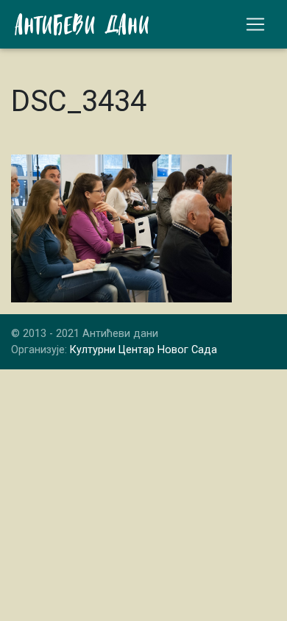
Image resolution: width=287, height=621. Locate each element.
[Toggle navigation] (255, 24)
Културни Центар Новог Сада (143, 350)
